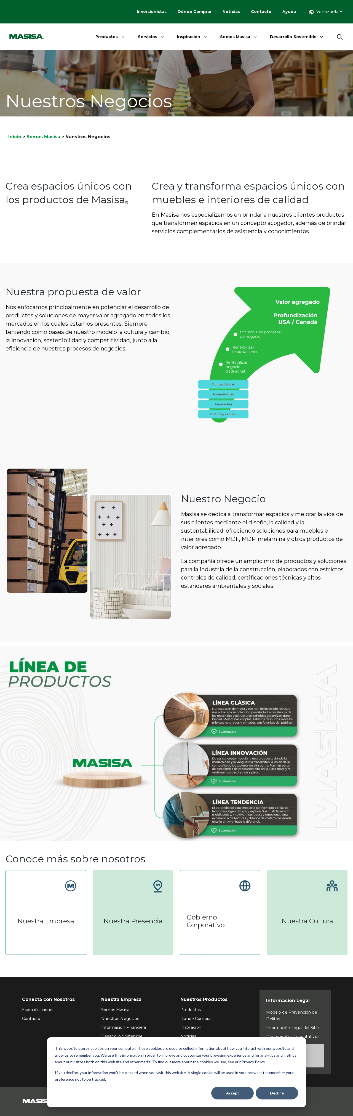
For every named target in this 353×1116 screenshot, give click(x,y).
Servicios (147, 36)
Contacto (261, 11)
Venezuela (327, 11)
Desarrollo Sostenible (293, 36)
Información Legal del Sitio (292, 1027)
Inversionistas (152, 11)
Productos (106, 36)
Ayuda (289, 11)
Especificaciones (38, 1009)
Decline (277, 1093)
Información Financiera (123, 1027)
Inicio (14, 136)
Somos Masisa (235, 36)
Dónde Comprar (195, 11)
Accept (232, 1093)
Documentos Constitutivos (292, 1036)
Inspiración (188, 36)
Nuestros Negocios (120, 1018)
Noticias (231, 11)
